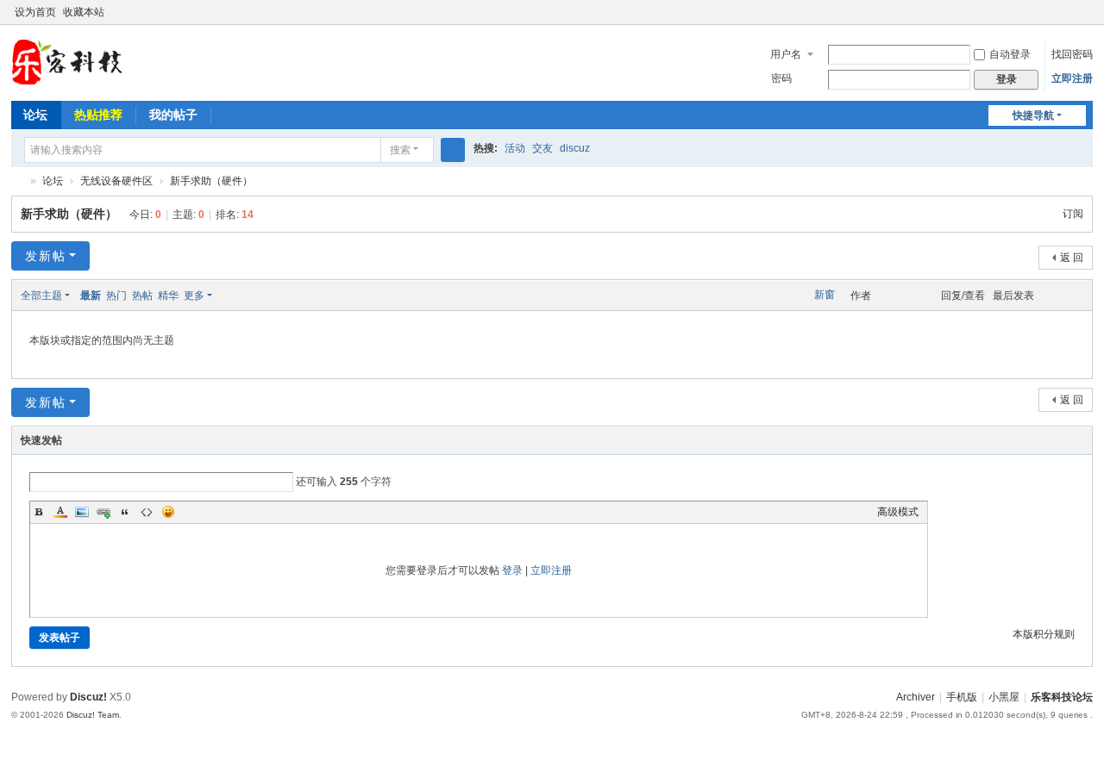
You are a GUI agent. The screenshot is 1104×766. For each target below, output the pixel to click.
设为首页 (35, 12)
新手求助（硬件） (211, 181)
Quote (125, 511)
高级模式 (898, 512)
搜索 (400, 150)
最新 (90, 296)
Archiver (915, 697)
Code (146, 511)
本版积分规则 (1044, 634)
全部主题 (41, 296)
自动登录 (1010, 54)
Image (82, 511)
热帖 (142, 296)
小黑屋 (1003, 697)
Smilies (168, 511)
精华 (168, 296)
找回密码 (1072, 54)
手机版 (961, 697)
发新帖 (45, 256)
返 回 (1071, 258)
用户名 (785, 54)
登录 (512, 570)
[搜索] (453, 150)
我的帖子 (173, 114)
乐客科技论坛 (18, 181)
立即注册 (1072, 78)
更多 (194, 296)
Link (103, 511)
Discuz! (88, 697)
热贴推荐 (98, 114)
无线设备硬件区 (116, 181)
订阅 (1073, 214)
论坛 (35, 114)
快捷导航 (1033, 115)
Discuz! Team (92, 714)
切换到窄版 (1085, 19)
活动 (515, 148)
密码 (781, 78)
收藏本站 (83, 12)
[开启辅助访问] (1068, 12)
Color (60, 511)
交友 (542, 148)
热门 (116, 296)
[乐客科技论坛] (66, 61)
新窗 (824, 295)
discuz (575, 148)
